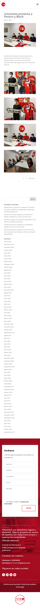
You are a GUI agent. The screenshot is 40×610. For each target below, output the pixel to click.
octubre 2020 (8, 364)
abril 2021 (7, 347)
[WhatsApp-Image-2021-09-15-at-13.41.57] (20, 172)
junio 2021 (7, 341)
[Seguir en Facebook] (3, 574)
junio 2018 (7, 421)
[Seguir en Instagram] (7, 574)
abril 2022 (7, 313)
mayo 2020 (7, 378)
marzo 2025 (7, 259)
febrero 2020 (8, 381)
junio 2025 (7, 253)
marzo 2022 (7, 315)
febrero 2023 (8, 310)
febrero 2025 (8, 261)
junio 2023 (7, 298)
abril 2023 (7, 304)
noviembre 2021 (9, 327)
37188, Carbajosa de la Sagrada (13, 548)
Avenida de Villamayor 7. (11, 545)
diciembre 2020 (9, 358)
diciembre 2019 (9, 386)
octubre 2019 (8, 392)
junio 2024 (7, 273)
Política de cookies (28, 584)
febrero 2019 (8, 406)
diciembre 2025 (9, 244)
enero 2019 (7, 409)
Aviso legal (20, 587)
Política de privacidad (11, 584)
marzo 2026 (7, 241)
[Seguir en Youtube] (14, 574)
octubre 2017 (8, 429)
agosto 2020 (7, 369)
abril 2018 (7, 423)
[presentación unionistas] (20, 120)
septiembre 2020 (9, 367)
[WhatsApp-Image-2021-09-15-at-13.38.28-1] (20, 94)
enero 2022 (7, 321)
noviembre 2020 (9, 361)
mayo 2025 (7, 256)
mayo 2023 (7, 301)
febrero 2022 (8, 318)
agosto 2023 (7, 293)
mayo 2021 (7, 344)
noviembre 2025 (9, 247)
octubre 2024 (8, 267)
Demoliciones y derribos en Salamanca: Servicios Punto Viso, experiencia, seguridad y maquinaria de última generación (19, 209)
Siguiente (32, 178)
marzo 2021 (7, 350)
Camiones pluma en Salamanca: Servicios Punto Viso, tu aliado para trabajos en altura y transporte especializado (20, 232)
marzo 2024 (7, 281)
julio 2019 (7, 398)
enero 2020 (7, 384)
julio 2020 (7, 372)
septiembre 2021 (9, 332)
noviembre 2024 (9, 264)
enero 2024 (7, 287)
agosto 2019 (7, 395)
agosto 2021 (7, 335)
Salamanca (6, 550)
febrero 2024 (8, 284)
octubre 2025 (8, 250)
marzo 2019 (7, 404)
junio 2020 (7, 375)
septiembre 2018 (9, 418)
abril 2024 (7, 278)
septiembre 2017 (9, 432)
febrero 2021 (8, 352)
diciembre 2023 (9, 290)
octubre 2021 (8, 330)
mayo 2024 (7, 276)
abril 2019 (7, 401)
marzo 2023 (7, 307)
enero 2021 (7, 355)
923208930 (16, 560)
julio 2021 (7, 338)
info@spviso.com (23, 563)
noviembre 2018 (9, 415)
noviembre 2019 (9, 389)
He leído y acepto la (16, 502)
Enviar (28, 508)
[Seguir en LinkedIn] (10, 574)
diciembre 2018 (9, 412)
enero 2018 (7, 426)
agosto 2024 (7, 270)
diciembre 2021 (9, 324)
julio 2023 (7, 295)
